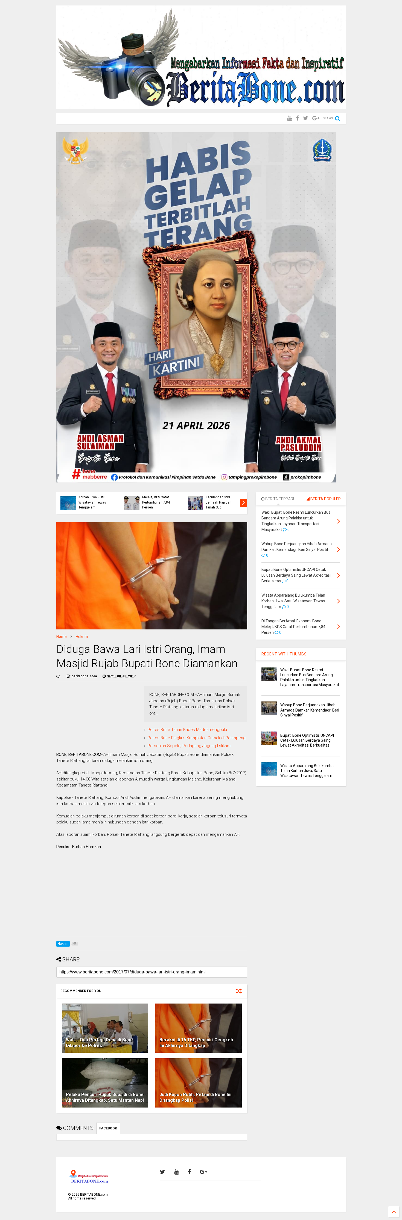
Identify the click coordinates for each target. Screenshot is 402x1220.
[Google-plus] (315, 118)
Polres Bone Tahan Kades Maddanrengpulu (187, 729)
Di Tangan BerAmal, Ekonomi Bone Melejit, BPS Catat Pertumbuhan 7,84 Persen (157, 497)
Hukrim (82, 636)
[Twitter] (305, 118)
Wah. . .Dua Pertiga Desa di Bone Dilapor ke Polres (99, 1042)
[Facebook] (297, 118)
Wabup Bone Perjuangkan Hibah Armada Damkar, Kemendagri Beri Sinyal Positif (309, 710)
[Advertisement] (151, 894)
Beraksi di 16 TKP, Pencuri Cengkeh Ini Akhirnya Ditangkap (196, 1042)
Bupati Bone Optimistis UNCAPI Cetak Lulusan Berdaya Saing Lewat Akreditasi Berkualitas (307, 740)
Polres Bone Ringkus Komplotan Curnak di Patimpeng (197, 737)
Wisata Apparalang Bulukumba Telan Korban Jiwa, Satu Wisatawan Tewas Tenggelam (92, 497)
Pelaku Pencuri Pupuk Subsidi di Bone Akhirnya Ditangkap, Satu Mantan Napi (105, 1097)
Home (61, 636)
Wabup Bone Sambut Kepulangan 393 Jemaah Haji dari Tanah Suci (221, 499)
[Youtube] (289, 118)
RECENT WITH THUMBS (284, 654)
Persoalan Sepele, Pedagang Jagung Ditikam (189, 745)
